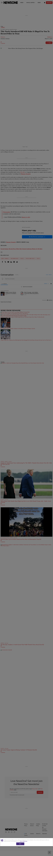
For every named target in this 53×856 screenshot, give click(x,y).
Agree (20, 843)
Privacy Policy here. (23, 841)
